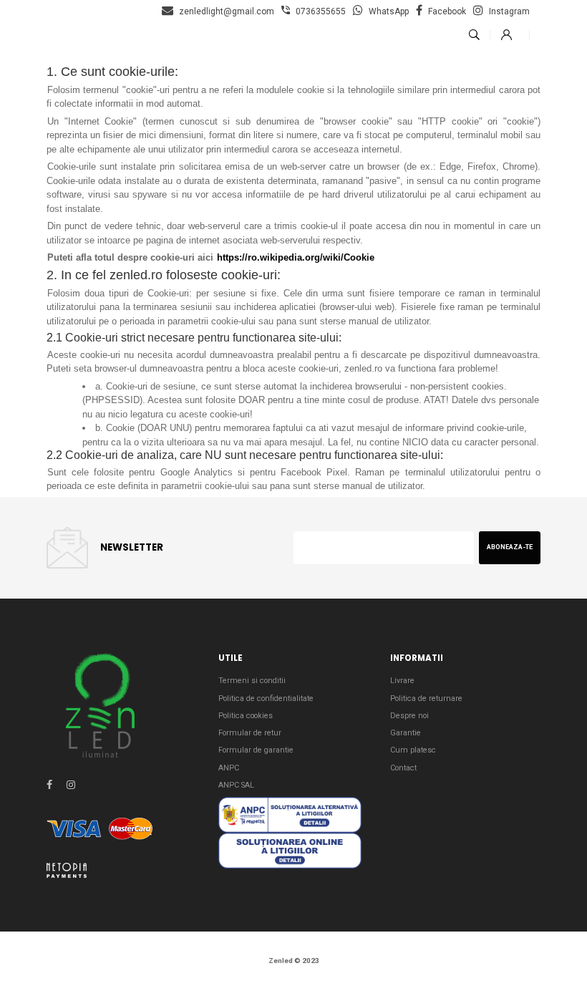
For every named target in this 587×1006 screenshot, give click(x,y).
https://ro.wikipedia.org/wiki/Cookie (295, 257)
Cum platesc (413, 750)
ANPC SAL (236, 785)
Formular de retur (249, 732)
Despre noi (409, 715)
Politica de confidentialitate (266, 698)
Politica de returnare (426, 698)
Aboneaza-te (510, 547)
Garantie (405, 732)
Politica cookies (245, 715)
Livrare (402, 680)
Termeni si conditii (252, 680)
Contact (403, 768)
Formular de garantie (256, 750)
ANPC (228, 768)
